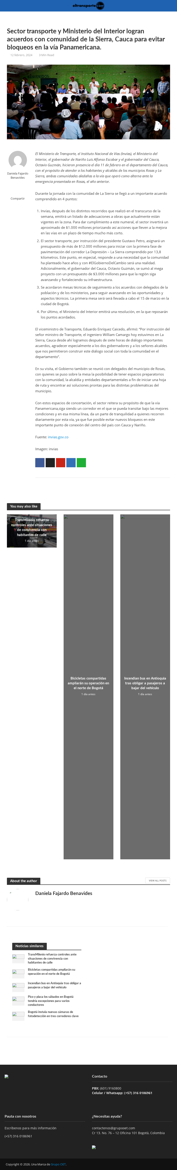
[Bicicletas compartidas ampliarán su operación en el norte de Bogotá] (18, 973)
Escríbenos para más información (31, 1128)
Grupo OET (58, 1164)
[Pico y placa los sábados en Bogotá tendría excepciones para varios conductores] (18, 1000)
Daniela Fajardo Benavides (17, 175)
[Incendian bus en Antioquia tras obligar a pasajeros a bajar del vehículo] (18, 987)
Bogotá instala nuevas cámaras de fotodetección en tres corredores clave (53, 1014)
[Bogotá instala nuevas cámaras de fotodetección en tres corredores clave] (18, 1016)
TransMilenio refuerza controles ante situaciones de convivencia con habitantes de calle (31, 527)
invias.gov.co (58, 437)
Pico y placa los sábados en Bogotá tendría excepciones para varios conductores (51, 1001)
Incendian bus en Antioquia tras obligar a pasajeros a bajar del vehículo (145, 683)
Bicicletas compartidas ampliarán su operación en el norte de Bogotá (88, 683)
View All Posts (157, 880)
